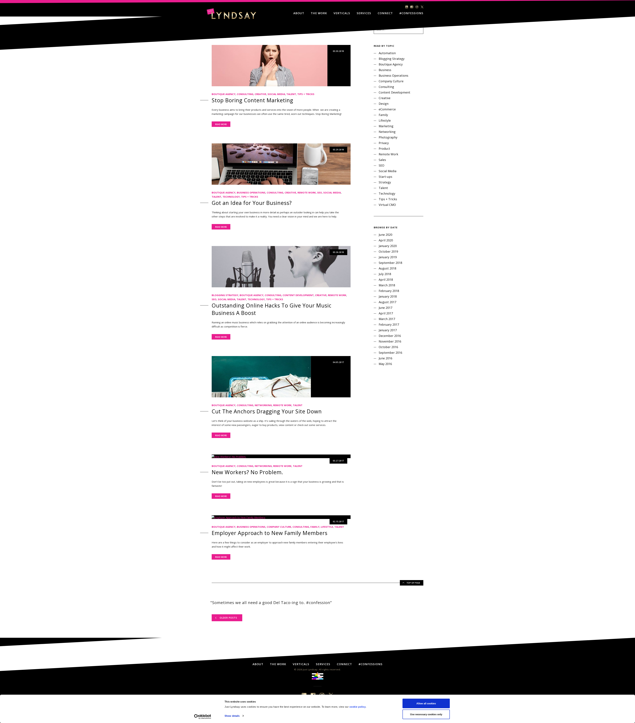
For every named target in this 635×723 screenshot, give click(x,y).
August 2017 (387, 302)
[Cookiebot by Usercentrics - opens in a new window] (202, 716)
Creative (260, 94)
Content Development (298, 295)
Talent (291, 94)
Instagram (417, 7)
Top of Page (413, 582)
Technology (231, 196)
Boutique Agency (223, 94)
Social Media (276, 94)
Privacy (384, 143)
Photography (388, 137)
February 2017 (389, 324)
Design (383, 104)
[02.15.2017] (238, 517)
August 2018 (387, 268)
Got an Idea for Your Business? (252, 202)
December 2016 (390, 336)
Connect (385, 13)
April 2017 (386, 313)
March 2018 (387, 285)
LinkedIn (406, 7)
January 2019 (388, 257)
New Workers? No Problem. (247, 472)
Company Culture (279, 526)
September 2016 (390, 353)
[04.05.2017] (261, 376)
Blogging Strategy (225, 295)
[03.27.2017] (229, 456)
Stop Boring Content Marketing (252, 100)
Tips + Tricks (305, 94)
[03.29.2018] (281, 164)
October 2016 (388, 347)
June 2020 (385, 235)
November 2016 (390, 341)
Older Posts (228, 617)
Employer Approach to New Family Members (269, 532)
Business (385, 70)
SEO (319, 192)
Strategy (385, 182)
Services (364, 13)
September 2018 (390, 263)
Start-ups (385, 177)
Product (384, 149)
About (298, 13)
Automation (387, 53)
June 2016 (385, 358)
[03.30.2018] (269, 65)
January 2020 (388, 246)
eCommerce (387, 109)
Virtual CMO (387, 205)
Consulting (245, 94)
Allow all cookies (426, 703)
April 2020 (386, 240)
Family (314, 526)
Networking (263, 405)
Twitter (422, 7)
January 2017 (388, 330)
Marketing (386, 126)
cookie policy (357, 706)
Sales (382, 160)
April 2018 (386, 280)
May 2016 (385, 364)
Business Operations (251, 192)
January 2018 (388, 296)
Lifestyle (327, 526)
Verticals (342, 13)
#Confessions (411, 13)
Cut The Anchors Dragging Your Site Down (267, 411)
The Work (319, 13)
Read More (221, 124)
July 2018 (385, 274)
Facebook (411, 7)
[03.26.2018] (281, 266)
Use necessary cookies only (426, 714)
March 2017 (387, 319)
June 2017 (385, 308)
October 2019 (388, 251)
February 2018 (389, 291)
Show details (232, 715)
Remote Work (306, 192)
